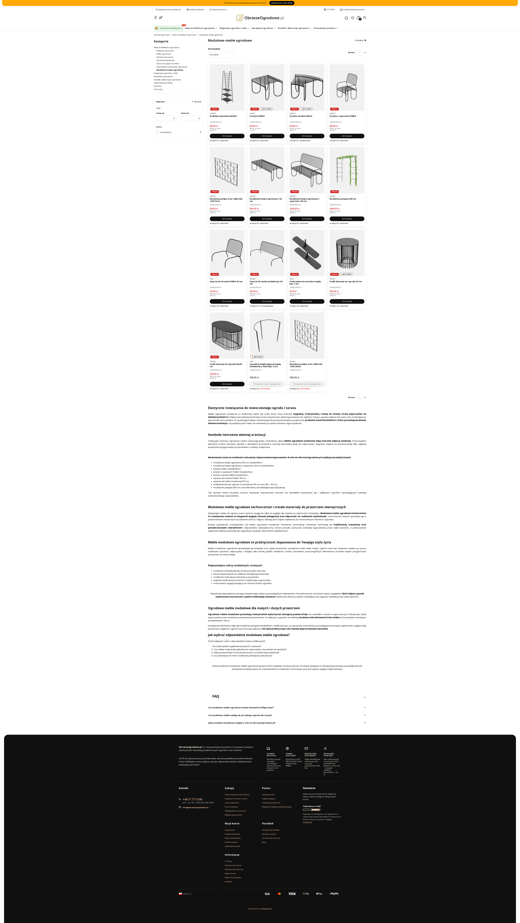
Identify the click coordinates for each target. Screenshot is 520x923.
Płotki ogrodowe (163, 54)
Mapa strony (230, 873)
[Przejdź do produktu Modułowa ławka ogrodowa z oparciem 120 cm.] (307, 170)
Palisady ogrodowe (165, 50)
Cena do (185, 113)
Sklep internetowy (259, 909)
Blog (264, 842)
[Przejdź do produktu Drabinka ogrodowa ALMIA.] (227, 87)
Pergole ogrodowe (164, 57)
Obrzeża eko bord (233, 865)
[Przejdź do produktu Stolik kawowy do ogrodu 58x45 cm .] (227, 335)
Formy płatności (232, 802)
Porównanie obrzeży (271, 838)
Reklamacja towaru (233, 815)
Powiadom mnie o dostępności (267, 384)
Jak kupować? (268, 794)
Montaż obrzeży (269, 834)
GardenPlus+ (166, 132)
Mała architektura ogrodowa (184, 35)
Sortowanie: (214, 49)
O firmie (228, 861)
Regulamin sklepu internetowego (277, 807)
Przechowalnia (231, 842)
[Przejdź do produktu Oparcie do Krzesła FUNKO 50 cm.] (227, 253)
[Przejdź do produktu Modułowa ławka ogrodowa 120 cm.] (267, 170)
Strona (351, 52)
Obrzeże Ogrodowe (161, 35)
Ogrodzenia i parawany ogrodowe (171, 67)
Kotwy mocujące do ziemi (167, 63)
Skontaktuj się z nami (281, 3)
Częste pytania (268, 798)
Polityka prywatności (271, 802)
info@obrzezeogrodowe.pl (353, 9)
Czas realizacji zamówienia (237, 794)
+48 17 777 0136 (192, 799)
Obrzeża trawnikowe (165, 60)
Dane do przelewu (233, 877)
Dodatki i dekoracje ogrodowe (167, 79)
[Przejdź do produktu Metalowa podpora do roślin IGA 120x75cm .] (227, 170)
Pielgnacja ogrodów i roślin (166, 73)
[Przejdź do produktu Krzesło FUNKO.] (267, 87)
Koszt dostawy (231, 807)
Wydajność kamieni (271, 830)
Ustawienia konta (232, 846)
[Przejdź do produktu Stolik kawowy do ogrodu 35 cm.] (347, 253)
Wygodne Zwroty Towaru (236, 798)
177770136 (331, 9)
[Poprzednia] (5, 3)
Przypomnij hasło (232, 834)
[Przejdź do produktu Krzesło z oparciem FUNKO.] (347, 87)
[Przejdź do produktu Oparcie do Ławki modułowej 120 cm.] (267, 253)
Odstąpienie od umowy (235, 811)
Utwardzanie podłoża (163, 83)
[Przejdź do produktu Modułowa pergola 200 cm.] (347, 170)
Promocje (158, 89)
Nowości (157, 86)
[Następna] (514, 3)
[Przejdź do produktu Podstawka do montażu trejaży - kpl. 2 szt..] (307, 253)
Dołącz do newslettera (315, 810)
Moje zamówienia (233, 838)
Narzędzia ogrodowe (163, 76)
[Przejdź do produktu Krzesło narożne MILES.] (307, 87)
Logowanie (230, 830)
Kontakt (228, 881)
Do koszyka (227, 136)
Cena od (160, 113)
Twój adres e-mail (312, 806)
